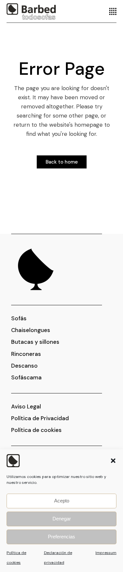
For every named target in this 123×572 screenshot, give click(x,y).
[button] (113, 460)
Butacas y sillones (35, 341)
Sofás (19, 318)
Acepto (61, 500)
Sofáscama (26, 377)
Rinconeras (26, 354)
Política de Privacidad (40, 418)
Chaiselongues (30, 330)
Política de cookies (36, 430)
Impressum (105, 552)
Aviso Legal (26, 406)
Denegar (61, 518)
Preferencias (61, 536)
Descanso (24, 365)
